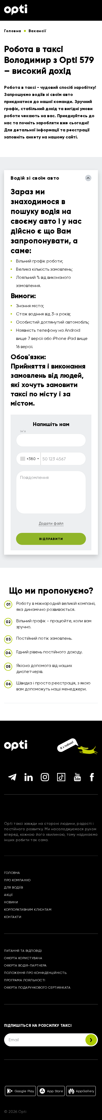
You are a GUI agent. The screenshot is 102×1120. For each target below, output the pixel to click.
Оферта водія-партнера (25, 965)
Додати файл (51, 523)
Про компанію (17, 880)
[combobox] (28, 458)
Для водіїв (13, 887)
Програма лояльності (24, 980)
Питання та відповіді (23, 951)
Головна (12, 873)
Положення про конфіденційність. (35, 973)
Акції (8, 895)
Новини (11, 902)
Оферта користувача (23, 958)
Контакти (12, 917)
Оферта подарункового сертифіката (37, 987)
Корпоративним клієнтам (27, 909)
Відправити (51, 539)
